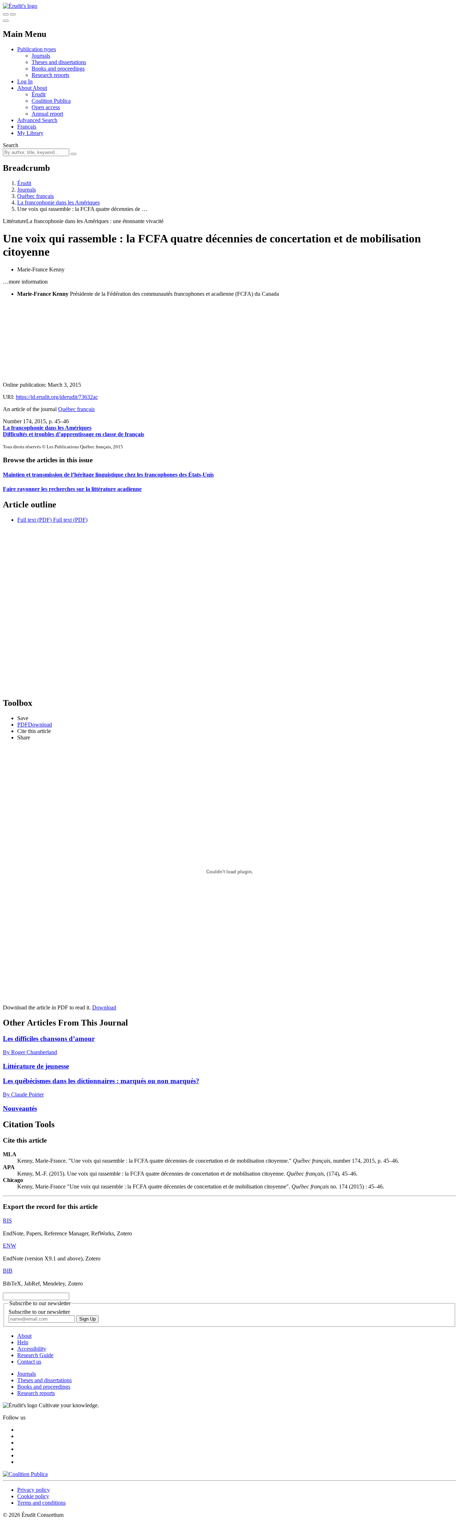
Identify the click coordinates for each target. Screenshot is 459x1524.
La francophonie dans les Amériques (58, 202)
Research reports (50, 75)
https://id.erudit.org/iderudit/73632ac (57, 397)
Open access (46, 107)
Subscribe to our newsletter (39, 1312)
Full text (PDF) (34, 520)
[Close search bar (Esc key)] (13, 14)
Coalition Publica (51, 101)
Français (26, 127)
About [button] (25, 88)
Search (10, 145)
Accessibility (31, 1349)
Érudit (39, 94)
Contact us (29, 1362)
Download (104, 1007)
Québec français (35, 196)
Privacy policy (33, 1490)
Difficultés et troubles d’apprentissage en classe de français (73, 434)
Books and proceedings (58, 69)
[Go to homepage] (20, 6)
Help (22, 1342)
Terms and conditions (41, 1503)
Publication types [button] (36, 49)
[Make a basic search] (6, 14)
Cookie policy (33, 1496)
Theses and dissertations (59, 62)
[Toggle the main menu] (6, 21)
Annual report (47, 114)
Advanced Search (37, 120)
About (40, 88)
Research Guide (35, 1355)
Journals (41, 56)
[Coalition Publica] (25, 1474)
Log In (25, 81)
